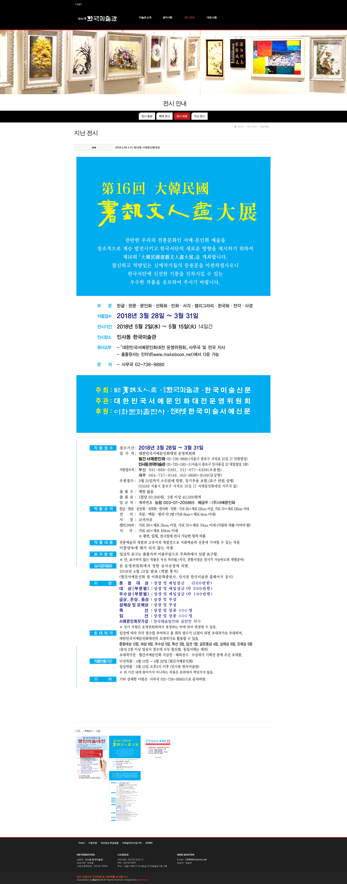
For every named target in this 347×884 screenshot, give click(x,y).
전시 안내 (189, 17)
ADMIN (149, 843)
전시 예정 (182, 116)
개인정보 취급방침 (110, 843)
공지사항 (167, 17)
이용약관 (92, 843)
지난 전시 (199, 116)
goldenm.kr (143, 879)
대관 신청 (212, 17)
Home (82, 843)
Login (78, 4)
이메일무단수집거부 (132, 843)
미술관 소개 (145, 17)
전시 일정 (147, 116)
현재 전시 (164, 116)
